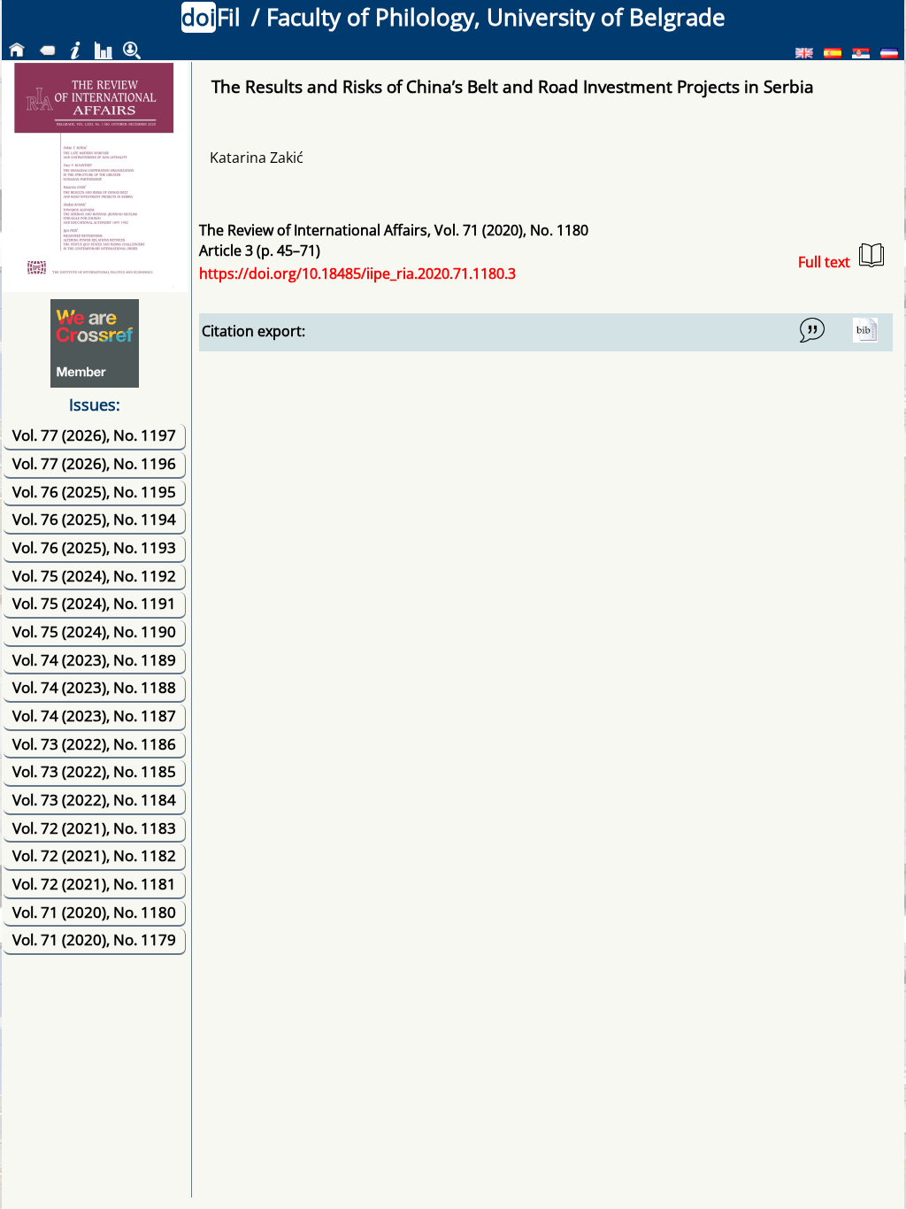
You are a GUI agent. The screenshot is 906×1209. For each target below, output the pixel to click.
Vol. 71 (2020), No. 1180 (94, 912)
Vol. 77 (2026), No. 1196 (94, 463)
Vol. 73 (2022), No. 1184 (94, 799)
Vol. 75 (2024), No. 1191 (94, 603)
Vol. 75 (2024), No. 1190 (94, 631)
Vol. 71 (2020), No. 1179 (94, 939)
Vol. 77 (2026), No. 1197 (94, 435)
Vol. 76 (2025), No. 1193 (94, 547)
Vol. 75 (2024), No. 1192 (94, 576)
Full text (824, 262)
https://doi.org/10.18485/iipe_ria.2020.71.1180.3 (357, 273)
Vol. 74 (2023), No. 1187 (94, 715)
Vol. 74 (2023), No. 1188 (94, 687)
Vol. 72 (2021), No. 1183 (94, 828)
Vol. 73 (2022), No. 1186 (94, 744)
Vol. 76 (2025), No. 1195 (94, 491)
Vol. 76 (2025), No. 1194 (94, 519)
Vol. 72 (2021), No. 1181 (94, 884)
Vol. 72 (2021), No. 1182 (94, 855)
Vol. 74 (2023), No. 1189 (94, 660)
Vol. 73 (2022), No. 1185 (94, 771)
